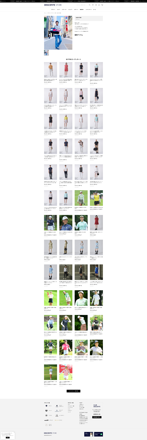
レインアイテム (70, 407)
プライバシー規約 (5, 435)
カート (101, 5)
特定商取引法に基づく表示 (83, 417)
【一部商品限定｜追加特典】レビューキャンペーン (42, 1)
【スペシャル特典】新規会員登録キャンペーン (69, 1)
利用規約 (80, 414)
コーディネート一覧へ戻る (73, 391)
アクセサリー (70, 410)
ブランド (53, 9)
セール (94, 9)
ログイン (98, 5)
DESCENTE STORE (53, 5)
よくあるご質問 (81, 407)
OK (7, 437)
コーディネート (89, 9)
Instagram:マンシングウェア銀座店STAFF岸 (81, 31)
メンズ (58, 9)
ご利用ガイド (81, 404)
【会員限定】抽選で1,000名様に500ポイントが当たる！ (98, 1)
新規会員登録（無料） (96, 417)
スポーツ (76, 9)
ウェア (69, 404)
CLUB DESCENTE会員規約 (83, 418)
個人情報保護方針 (82, 415)
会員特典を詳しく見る (96, 414)
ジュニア (70, 9)
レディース (64, 9)
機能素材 (81, 9)
